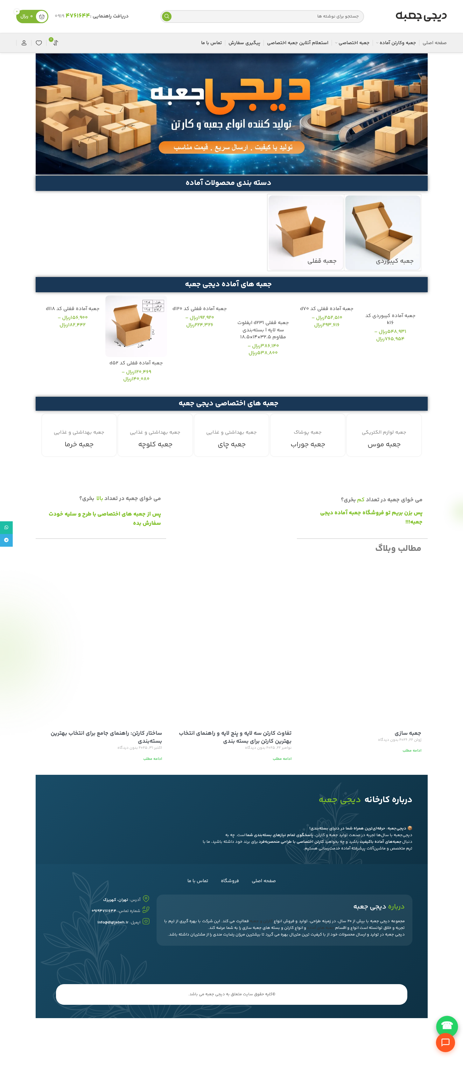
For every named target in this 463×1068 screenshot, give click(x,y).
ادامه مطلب (412, 751)
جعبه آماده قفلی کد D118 (73, 309)
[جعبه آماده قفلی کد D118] (73, 299)
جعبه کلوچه (155, 444)
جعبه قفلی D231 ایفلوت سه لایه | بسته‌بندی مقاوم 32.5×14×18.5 (263, 330)
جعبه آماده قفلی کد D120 (199, 309)
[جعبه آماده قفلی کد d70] (327, 299)
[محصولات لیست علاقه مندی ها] (39, 43)
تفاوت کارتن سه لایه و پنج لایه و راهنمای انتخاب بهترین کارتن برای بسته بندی (235, 737)
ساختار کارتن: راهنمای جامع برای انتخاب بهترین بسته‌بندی (106, 737)
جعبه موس (384, 444)
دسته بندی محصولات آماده (228, 183)
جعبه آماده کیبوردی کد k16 (390, 319)
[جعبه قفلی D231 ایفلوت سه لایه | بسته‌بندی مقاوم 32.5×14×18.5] (263, 306)
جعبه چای (232, 444)
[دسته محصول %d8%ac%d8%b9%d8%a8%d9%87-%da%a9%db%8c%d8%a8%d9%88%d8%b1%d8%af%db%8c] (382, 232)
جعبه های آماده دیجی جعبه (228, 284)
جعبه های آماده (320, 928)
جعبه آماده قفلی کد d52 (136, 363)
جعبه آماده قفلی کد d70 (327, 309)
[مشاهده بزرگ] (355, 421)
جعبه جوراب (308, 444)
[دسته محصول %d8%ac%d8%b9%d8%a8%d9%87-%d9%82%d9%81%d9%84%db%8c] (306, 232)
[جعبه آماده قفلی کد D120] (200, 299)
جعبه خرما (79, 444)
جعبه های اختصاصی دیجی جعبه (228, 403)
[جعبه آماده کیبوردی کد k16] (390, 302)
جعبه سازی (408, 733)
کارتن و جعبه (261, 921)
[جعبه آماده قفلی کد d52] (136, 326)
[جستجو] (167, 16)
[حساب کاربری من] (24, 43)
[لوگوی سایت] (421, 17)
